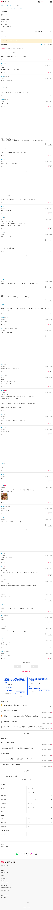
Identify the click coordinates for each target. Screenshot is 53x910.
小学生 (29, 822)
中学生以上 (3, 826)
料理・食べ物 (30, 796)
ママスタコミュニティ (5, 895)
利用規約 (2, 880)
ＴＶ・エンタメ (4, 792)
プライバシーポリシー (5, 882)
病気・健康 (3, 799)
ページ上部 (26, 902)
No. (2, 52)
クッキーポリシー (4, 885)
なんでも (3, 788)
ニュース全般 (30, 788)
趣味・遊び (3, 807)
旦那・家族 (3, 796)
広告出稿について (4, 872)
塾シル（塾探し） (4, 897)
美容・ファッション (32, 799)
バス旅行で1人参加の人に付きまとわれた (14, 8)
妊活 (2, 818)
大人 (2, 811)
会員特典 (2, 870)
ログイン (47, 2)
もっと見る (26, 733)
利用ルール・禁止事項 (5, 846)
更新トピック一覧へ (26, 671)
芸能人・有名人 (31, 792)
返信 (3, 59)
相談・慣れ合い (31, 807)
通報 (2, 31)
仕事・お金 (30, 803)
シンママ (29, 826)
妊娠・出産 (30, 818)
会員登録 (42, 2)
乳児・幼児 (3, 822)
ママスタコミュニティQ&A (6, 848)
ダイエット (3, 803)
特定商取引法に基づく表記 (6, 887)
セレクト (3, 834)
